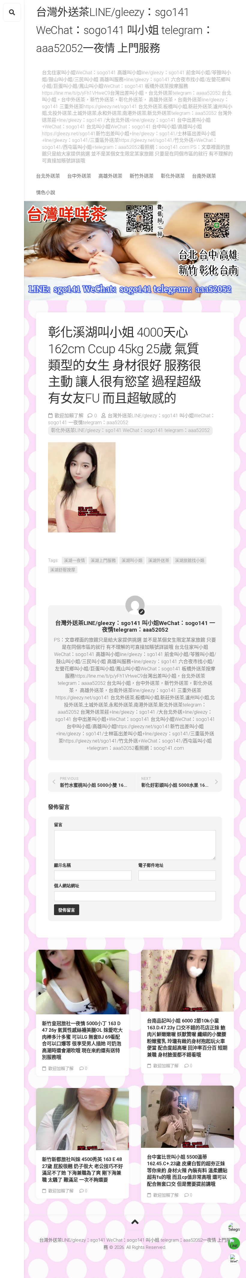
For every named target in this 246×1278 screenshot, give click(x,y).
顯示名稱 (62, 865)
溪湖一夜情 (74, 560)
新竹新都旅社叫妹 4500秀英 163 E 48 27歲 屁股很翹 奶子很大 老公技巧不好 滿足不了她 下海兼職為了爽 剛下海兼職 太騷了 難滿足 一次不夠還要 (82, 1170)
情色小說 (45, 192)
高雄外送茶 (110, 176)
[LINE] (234, 1243)
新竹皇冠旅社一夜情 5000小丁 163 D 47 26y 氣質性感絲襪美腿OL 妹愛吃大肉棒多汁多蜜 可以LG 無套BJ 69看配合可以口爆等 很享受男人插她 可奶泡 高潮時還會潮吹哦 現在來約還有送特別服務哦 (82, 1040)
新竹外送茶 (142, 176)
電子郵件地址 (151, 865)
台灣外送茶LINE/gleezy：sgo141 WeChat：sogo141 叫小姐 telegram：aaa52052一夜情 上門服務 (124, 30)
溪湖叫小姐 (132, 560)
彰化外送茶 (173, 176)
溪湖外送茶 (158, 560)
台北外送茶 (48, 176)
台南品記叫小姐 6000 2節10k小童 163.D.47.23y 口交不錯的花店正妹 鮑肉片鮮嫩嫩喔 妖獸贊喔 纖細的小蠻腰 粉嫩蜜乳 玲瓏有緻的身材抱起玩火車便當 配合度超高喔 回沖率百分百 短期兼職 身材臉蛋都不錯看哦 (187, 1038)
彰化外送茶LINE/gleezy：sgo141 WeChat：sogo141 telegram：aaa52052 (130, 430)
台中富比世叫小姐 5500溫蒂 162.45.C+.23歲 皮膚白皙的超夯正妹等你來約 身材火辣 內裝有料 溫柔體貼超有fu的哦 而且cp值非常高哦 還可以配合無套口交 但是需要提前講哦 (187, 1170)
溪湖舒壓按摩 (62, 569)
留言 (58, 824)
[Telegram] (234, 1228)
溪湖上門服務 (103, 560)
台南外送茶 (204, 176)
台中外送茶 (79, 176)
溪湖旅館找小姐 (189, 560)
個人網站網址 (66, 885)
